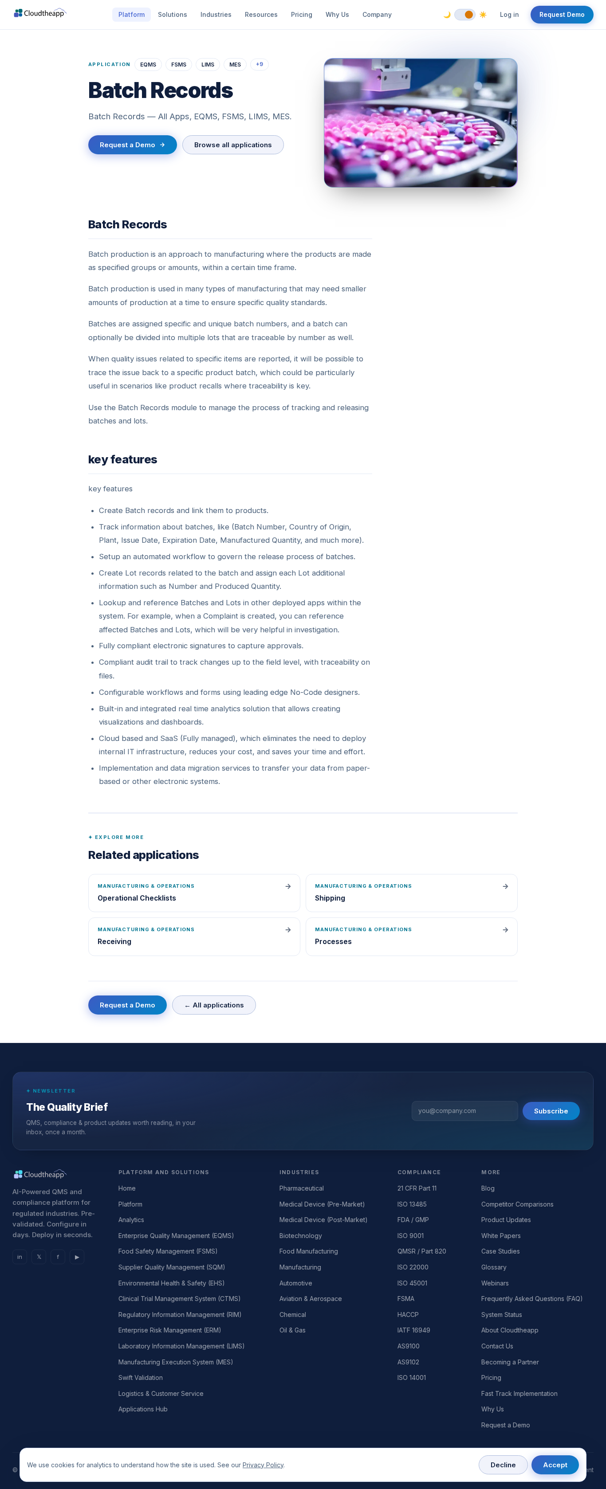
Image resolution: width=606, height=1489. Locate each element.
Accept (555, 1465)
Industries (216, 14)
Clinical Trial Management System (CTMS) (179, 1298)
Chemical (292, 1314)
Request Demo (562, 14)
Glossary (494, 1267)
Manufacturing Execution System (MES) (175, 1362)
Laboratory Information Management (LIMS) (181, 1346)
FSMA (405, 1298)
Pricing (301, 14)
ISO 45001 (412, 1283)
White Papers (501, 1235)
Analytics (131, 1219)
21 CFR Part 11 (417, 1188)
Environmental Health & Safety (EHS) (171, 1283)
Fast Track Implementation (519, 1393)
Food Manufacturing (308, 1251)
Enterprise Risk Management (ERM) (169, 1330)
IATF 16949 (413, 1330)
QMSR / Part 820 (421, 1251)
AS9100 (408, 1346)
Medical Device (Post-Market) (323, 1219)
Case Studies (500, 1251)
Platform (131, 14)
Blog (488, 1188)
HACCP (408, 1314)
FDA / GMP (413, 1219)
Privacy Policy (263, 1465)
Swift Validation (140, 1377)
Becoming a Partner (510, 1362)
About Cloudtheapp (510, 1330)
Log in (509, 14)
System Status (501, 1314)
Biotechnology (300, 1235)
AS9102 (408, 1362)
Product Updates (506, 1219)
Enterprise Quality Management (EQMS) (176, 1235)
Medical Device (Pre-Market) (322, 1204)
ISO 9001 (410, 1235)
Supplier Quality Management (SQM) (171, 1267)
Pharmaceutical (301, 1188)
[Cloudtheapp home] (40, 15)
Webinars (495, 1283)
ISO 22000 (413, 1267)
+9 (259, 64)
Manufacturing (300, 1267)
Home (127, 1188)
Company (377, 14)
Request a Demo (127, 145)
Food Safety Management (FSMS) (168, 1251)
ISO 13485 (412, 1204)
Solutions (172, 14)
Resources (261, 14)
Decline (503, 1465)
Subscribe (551, 1111)
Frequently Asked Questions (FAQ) (532, 1298)
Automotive (295, 1283)
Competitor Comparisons (517, 1204)
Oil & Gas (292, 1330)
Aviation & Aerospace (310, 1298)
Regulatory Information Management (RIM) (180, 1314)
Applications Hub (143, 1409)
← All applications (214, 1005)
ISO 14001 (411, 1377)
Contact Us (497, 1346)
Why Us (337, 14)
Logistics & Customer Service (161, 1393)
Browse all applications (233, 145)
